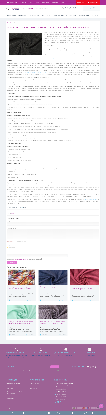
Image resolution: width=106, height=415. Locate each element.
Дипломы (55, 2)
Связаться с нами (10, 393)
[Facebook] (88, 366)
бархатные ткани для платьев (51, 58)
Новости (63, 2)
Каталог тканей (11, 15)
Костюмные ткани (84, 15)
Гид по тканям (9, 388)
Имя (9, 221)
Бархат (12, 213)
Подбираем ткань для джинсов (50, 287)
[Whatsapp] (55, 402)
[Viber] (61, 402)
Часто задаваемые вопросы (13, 383)
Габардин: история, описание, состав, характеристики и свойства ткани (21, 322)
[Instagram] (90, 366)
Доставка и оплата (12, 2)
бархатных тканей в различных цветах (35, 72)
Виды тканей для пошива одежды (14, 391)
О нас (30, 2)
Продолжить (12, 262)
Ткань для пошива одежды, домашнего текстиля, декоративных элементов (21, 287)
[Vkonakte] (92, 366)
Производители (10, 398)
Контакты (23, 2)
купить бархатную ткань (91, 199)
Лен (43, 15)
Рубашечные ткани (58, 15)
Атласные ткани (22, 15)
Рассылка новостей (35, 391)
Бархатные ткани (34, 15)
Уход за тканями (10, 386)
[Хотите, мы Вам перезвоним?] (101, 406)
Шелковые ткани (71, 15)
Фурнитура (95, 15)
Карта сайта (9, 396)
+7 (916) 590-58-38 (61, 389)
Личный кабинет (34, 383)
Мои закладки (33, 388)
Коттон (48, 15)
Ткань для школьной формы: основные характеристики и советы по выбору (52, 322)
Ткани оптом (45, 2)
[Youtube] (95, 366)
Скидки (37, 2)
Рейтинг (10, 246)
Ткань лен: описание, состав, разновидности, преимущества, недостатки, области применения (82, 288)
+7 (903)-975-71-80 (61, 391)
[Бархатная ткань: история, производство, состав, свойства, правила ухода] (25, 43)
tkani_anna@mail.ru (61, 394)
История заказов (34, 386)
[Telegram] (58, 402)
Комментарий (12, 228)
